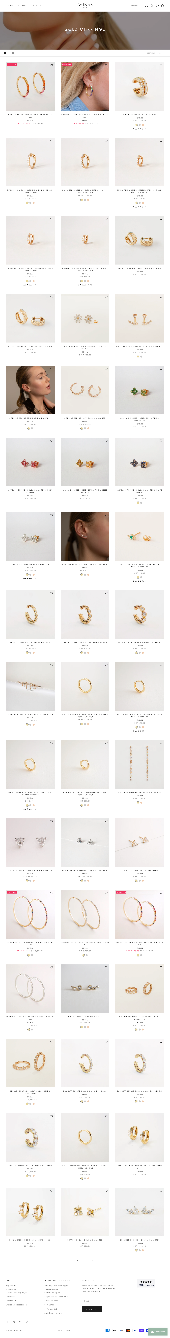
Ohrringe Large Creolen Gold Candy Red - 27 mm (30, 116)
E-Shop (9, 6)
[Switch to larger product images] (5, 53)
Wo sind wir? (11, 1301)
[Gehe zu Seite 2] (92, 1260)
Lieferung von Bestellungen (56, 1285)
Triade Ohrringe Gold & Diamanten (140, 870)
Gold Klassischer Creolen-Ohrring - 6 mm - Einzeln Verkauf (85, 793)
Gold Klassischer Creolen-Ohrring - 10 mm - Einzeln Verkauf (85, 715)
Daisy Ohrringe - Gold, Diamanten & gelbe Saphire (85, 347)
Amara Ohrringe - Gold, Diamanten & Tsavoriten (139, 419)
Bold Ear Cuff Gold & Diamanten (140, 115)
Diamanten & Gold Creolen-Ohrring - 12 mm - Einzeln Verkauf (30, 191)
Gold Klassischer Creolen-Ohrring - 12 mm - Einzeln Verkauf (85, 1167)
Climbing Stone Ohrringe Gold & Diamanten (85, 564)
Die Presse (10, 1296)
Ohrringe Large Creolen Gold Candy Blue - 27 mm (85, 116)
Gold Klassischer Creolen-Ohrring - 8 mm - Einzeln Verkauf (139, 715)
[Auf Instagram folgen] (13, 1322)
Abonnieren (92, 1309)
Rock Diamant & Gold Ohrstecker (85, 1017)
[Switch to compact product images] (13, 53)
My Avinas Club (50, 1309)
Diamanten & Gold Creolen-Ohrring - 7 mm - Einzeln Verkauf (30, 269)
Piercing (37, 6)
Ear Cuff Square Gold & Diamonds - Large (30, 1166)
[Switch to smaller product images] (9, 53)
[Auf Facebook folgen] (7, 1322)
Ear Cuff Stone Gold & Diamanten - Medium (85, 642)
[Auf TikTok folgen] (26, 1322)
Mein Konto (49, 1305)
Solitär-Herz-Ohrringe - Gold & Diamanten (30, 870)
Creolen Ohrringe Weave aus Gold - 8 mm (139, 268)
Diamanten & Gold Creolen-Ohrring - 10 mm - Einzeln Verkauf (85, 191)
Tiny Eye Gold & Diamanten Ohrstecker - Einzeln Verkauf (140, 565)
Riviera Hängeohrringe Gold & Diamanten (139, 792)
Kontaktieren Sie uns (53, 1313)
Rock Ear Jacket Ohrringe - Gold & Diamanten (140, 346)
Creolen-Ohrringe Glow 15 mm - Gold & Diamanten (30, 1092)
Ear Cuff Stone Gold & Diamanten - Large (139, 642)
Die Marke (23, 6)
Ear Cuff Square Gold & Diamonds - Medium (139, 1091)
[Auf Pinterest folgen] (20, 1322)
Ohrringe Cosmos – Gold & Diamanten (140, 1240)
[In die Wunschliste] (52, 65)
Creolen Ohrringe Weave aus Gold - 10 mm (30, 346)
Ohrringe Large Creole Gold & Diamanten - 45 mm (85, 943)
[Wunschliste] (157, 5)
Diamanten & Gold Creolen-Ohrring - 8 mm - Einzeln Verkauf (139, 191)
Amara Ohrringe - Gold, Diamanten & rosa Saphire (30, 491)
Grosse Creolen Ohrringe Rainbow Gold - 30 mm (139, 943)
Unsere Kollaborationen (16, 1305)
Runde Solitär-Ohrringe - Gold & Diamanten (85, 870)
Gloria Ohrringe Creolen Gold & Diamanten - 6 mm (139, 1167)
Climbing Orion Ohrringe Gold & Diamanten (30, 714)
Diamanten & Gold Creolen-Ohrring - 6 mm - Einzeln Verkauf (85, 269)
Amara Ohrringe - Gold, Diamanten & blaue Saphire (139, 491)
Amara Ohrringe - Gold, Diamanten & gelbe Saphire (85, 491)
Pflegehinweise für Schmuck (56, 1296)
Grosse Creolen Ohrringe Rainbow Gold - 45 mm (30, 943)
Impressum (11, 1285)
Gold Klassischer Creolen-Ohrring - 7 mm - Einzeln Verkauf (30, 793)
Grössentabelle (51, 1301)
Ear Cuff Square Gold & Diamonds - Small (85, 1091)
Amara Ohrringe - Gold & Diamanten (30, 564)
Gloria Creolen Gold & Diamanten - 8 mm (30, 1240)
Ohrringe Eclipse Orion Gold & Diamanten (30, 418)
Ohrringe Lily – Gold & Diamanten (85, 1240)
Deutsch (135, 6)
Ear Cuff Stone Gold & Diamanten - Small (30, 642)
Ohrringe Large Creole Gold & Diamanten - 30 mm (30, 1018)
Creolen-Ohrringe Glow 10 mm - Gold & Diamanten (139, 1018)
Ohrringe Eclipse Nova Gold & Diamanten (85, 418)
